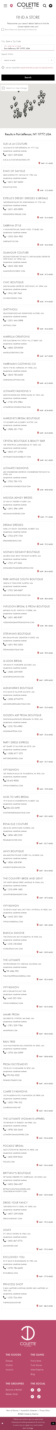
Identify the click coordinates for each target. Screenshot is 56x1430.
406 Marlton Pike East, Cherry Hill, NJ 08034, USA (23, 855)
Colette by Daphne (19, 151)
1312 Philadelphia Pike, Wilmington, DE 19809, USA (23, 1095)
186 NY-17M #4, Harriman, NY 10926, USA (20, 368)
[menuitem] (5, 5)
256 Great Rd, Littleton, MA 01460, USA (18, 1018)
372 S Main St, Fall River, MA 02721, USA (19, 692)
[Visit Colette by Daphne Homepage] (28, 1336)
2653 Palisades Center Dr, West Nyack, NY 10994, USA (25, 286)
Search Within (7, 54)
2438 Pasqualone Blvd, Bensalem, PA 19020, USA (23, 719)
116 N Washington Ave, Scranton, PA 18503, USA (23, 1046)
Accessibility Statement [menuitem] (29, 1411)
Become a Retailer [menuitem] (14, 1389)
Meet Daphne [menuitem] (37, 1369)
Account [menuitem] (9, 1369)
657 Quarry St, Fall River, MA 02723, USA (19, 746)
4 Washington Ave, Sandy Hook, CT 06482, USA (23, 229)
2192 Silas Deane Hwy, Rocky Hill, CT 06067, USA (22, 341)
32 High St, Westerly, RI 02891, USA (17, 502)
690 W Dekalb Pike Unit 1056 (14, 991)
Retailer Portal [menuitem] (12, 1394)
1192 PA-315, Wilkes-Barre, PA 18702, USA (19, 1068)
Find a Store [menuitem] (36, 1360)
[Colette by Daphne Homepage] (28, 6)
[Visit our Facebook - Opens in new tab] (32, 1390)
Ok (53, 1423)
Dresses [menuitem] (9, 1360)
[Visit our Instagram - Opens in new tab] (39, 1390)
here (31, 1428)
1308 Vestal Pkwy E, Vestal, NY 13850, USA (19, 1207)
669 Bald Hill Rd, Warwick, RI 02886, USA (19, 610)
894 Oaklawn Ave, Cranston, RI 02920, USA (21, 638)
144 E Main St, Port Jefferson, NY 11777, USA (21, 148)
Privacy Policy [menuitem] (45, 1411)
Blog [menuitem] (33, 1374)
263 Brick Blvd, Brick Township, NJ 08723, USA (22, 556)
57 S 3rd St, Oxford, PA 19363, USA (16, 1234)
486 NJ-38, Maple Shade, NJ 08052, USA (18, 828)
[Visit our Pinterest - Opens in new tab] (32, 1397)
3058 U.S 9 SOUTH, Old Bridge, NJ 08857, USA (21, 529)
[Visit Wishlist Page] (50, 5)
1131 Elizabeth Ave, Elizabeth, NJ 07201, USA (20, 422)
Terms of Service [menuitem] (12, 1411)
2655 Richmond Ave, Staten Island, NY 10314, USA (23, 395)
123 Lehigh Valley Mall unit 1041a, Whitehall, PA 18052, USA (27, 910)
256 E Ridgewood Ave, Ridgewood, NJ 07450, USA (23, 313)
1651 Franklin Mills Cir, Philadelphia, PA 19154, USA (24, 774)
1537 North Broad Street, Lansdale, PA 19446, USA (23, 882)
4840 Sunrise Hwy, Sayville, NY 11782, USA (20, 175)
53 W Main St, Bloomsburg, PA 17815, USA (20, 1261)
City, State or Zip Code (11, 41)
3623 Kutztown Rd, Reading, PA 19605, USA (20, 1150)
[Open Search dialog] (44, 5)
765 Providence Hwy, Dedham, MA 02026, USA (22, 964)
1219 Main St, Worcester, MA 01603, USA (19, 665)
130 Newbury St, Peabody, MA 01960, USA (19, 1123)
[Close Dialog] (2, 1423)
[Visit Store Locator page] (11, 5)
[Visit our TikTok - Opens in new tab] (39, 1397)
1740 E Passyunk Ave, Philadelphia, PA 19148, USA (22, 937)
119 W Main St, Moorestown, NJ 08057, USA (21, 801)
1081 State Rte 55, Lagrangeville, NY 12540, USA (22, 445)
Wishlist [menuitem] (9, 1365)
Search (28, 77)
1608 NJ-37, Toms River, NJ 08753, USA (18, 583)
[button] (5, 5)
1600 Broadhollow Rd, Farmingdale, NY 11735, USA (24, 202)
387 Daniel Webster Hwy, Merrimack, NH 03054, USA (24, 1177)
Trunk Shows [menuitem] (36, 1365)
